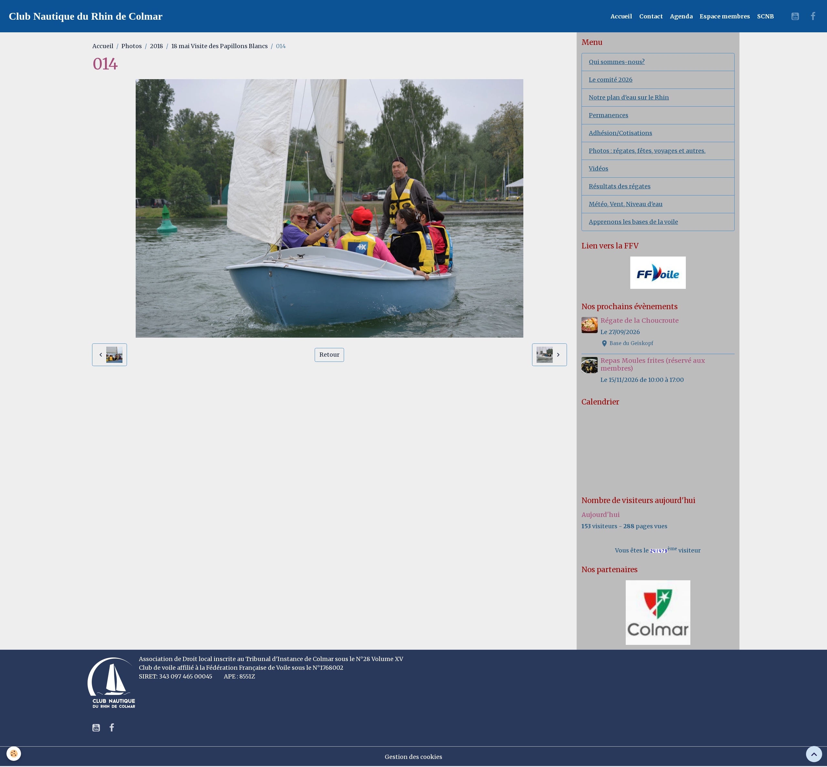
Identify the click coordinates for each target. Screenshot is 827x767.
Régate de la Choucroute (640, 320)
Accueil (620, 16)
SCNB (765, 16)
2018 (156, 46)
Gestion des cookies (413, 757)
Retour (329, 354)
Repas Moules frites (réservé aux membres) (653, 364)
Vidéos (598, 168)
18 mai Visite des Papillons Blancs (219, 46)
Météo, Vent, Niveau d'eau (626, 204)
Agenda (681, 16)
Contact (650, 16)
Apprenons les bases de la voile (633, 222)
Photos (131, 46)
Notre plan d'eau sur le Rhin (629, 97)
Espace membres (724, 16)
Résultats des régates (620, 186)
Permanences (608, 115)
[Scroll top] (814, 754)
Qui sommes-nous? (617, 62)
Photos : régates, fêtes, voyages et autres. (647, 150)
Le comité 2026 (611, 79)
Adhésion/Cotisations (620, 133)
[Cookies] (13, 753)
